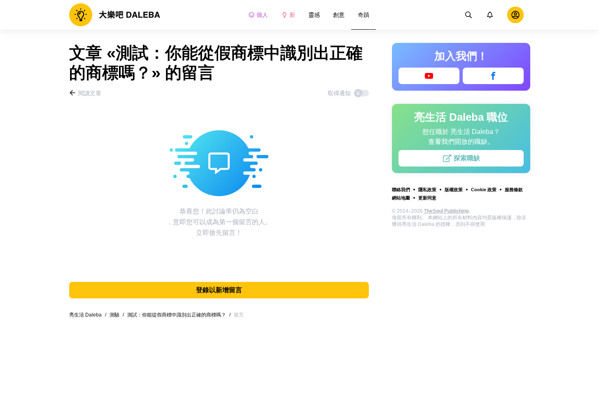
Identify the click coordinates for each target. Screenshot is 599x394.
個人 (262, 15)
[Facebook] (493, 76)
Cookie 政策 (483, 189)
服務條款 (514, 189)
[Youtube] (429, 76)
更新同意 (427, 197)
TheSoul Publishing (446, 211)
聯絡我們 (401, 189)
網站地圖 (401, 197)
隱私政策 (427, 189)
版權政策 (454, 189)
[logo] (114, 15)
